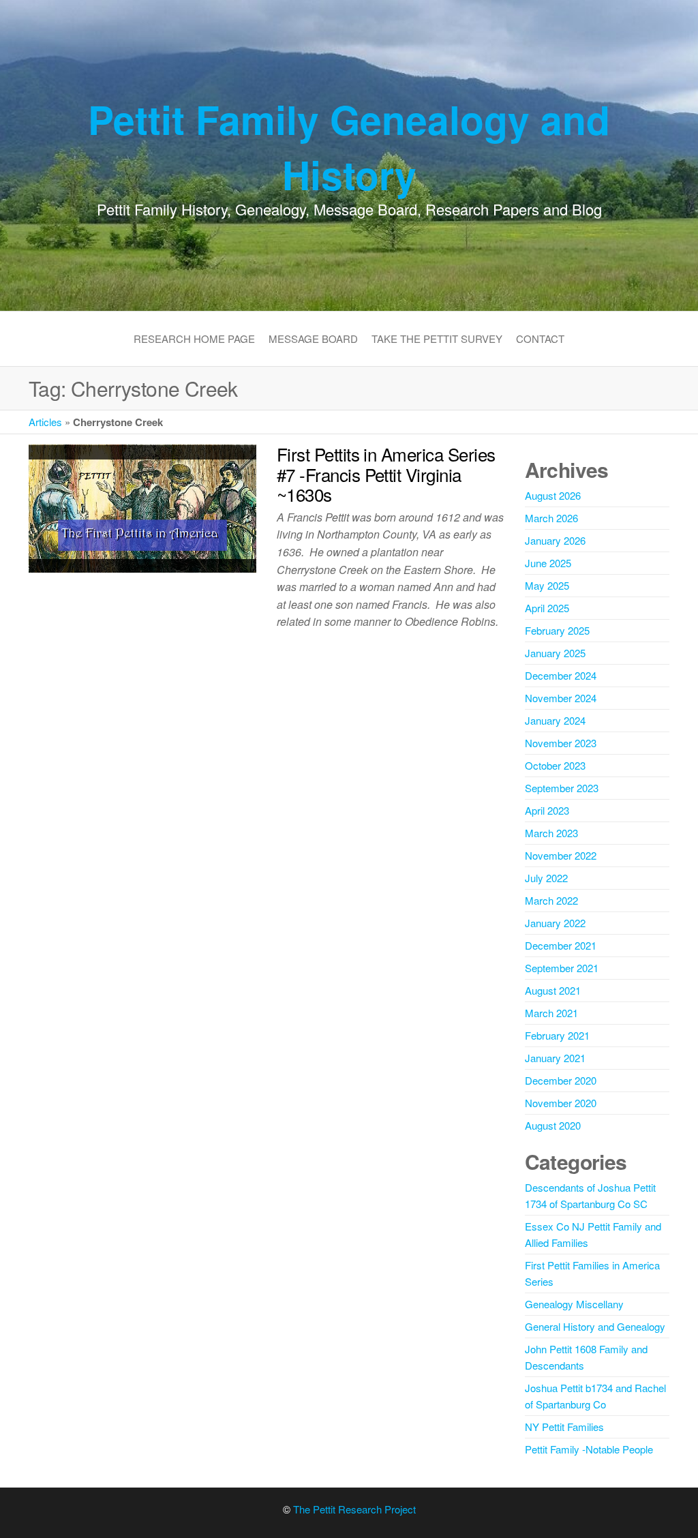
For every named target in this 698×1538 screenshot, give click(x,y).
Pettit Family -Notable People (589, 1449)
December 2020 (560, 1080)
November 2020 (560, 1103)
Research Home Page (194, 338)
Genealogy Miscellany (574, 1304)
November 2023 (560, 743)
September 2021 (561, 968)
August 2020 (553, 1125)
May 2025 (547, 585)
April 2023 (547, 810)
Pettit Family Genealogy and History (349, 146)
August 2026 (553, 495)
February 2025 (557, 630)
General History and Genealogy (595, 1326)
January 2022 (555, 923)
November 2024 (560, 698)
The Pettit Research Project (354, 1509)
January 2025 (555, 653)
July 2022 (546, 878)
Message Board (313, 338)
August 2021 (553, 990)
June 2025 (548, 563)
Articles (45, 421)
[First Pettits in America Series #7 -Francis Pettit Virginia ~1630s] (142, 507)
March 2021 (551, 1013)
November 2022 (560, 855)
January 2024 (555, 720)
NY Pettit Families (564, 1426)
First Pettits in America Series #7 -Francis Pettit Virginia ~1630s (386, 474)
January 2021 (555, 1058)
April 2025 (547, 608)
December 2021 (560, 945)
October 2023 (555, 765)
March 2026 (551, 518)
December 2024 (560, 675)
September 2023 (561, 788)
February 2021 (557, 1035)
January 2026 (555, 540)
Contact (540, 338)
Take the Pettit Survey (436, 338)
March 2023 (551, 833)
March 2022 (551, 900)
